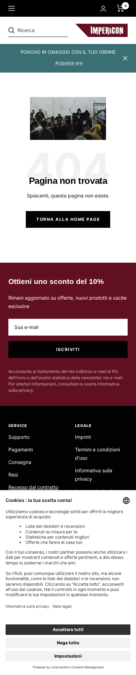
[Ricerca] (56, 30)
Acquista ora (68, 63)
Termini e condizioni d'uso (97, 454)
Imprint (83, 437)
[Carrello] (120, 8)
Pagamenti (20, 449)
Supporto (19, 437)
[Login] (103, 9)
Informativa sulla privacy (93, 474)
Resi (13, 475)
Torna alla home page (68, 219)
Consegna (19, 462)
